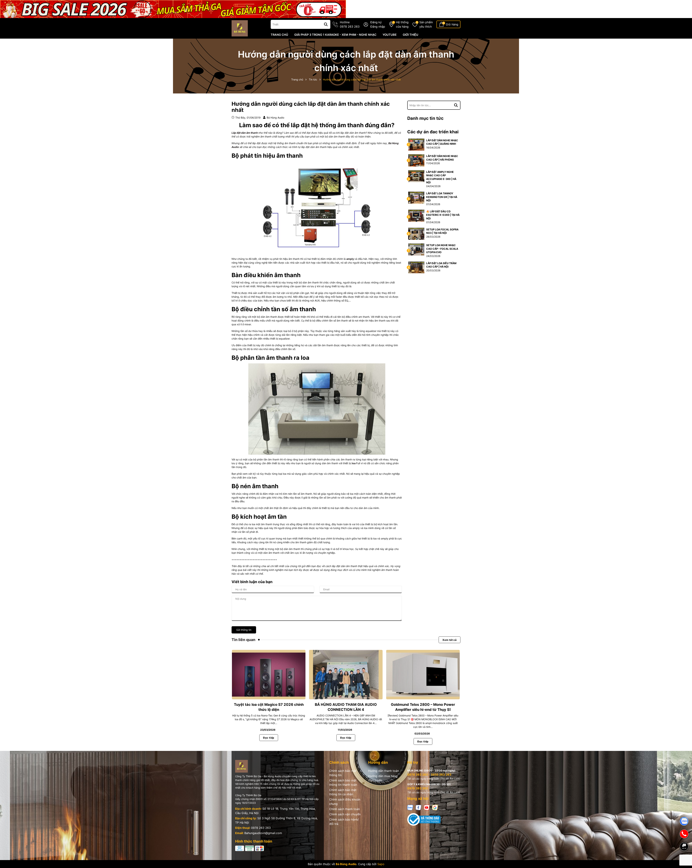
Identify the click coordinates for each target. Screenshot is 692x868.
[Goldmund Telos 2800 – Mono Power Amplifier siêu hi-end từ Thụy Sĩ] (423, 674)
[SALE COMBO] (173, 8)
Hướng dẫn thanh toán (383, 771)
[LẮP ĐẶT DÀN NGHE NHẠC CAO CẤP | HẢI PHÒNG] (416, 160)
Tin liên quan (243, 639)
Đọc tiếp (268, 737)
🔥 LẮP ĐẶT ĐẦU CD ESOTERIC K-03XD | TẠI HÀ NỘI (443, 215)
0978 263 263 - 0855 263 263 (429, 774)
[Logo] (240, 28)
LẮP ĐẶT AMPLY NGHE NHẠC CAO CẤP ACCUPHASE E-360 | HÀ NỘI (441, 177)
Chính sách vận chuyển (345, 814)
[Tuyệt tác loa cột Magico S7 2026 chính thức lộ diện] (268, 674)
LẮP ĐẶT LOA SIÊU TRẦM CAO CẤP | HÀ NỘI (441, 265)
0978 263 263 (261, 828)
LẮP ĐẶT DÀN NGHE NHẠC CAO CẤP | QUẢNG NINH (442, 142)
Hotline (350, 24)
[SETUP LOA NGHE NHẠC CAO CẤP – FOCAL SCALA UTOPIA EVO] (416, 249)
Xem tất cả (449, 639)
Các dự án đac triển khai (433, 131)
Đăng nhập (377, 26)
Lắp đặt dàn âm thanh (245, 132)
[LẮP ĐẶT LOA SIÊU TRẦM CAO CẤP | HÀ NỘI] (416, 267)
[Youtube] (427, 807)
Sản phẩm (426, 24)
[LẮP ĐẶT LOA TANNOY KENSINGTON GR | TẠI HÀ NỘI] (416, 197)
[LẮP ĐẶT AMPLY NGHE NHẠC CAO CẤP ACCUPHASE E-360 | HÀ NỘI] (416, 175)
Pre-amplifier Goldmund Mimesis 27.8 (41, 853)
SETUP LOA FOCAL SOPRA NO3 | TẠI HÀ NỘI (442, 231)
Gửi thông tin (243, 629)
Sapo (380, 864)
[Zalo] (410, 807)
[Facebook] (418, 807)
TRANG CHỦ (279, 34)
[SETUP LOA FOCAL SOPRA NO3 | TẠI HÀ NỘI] (416, 233)
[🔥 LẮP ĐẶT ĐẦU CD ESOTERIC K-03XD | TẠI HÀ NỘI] (416, 215)
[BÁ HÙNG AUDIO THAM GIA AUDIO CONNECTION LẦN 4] (346, 674)
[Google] (435, 807)
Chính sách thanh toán (344, 809)
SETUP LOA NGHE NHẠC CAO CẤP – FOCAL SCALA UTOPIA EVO (442, 249)
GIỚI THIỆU (410, 34)
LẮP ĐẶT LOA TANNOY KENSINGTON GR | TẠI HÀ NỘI (441, 197)
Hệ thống (402, 24)
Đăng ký (376, 22)
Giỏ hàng (452, 24)
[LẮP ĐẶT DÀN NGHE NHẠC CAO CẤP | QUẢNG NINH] (416, 144)
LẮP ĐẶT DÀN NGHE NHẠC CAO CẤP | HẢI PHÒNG (442, 157)
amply (350, 258)
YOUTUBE (390, 34)
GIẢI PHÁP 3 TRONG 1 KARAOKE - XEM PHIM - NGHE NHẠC (335, 34)
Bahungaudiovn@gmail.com (263, 833)
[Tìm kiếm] (325, 24)
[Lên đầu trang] (684, 859)
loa (354, 463)
